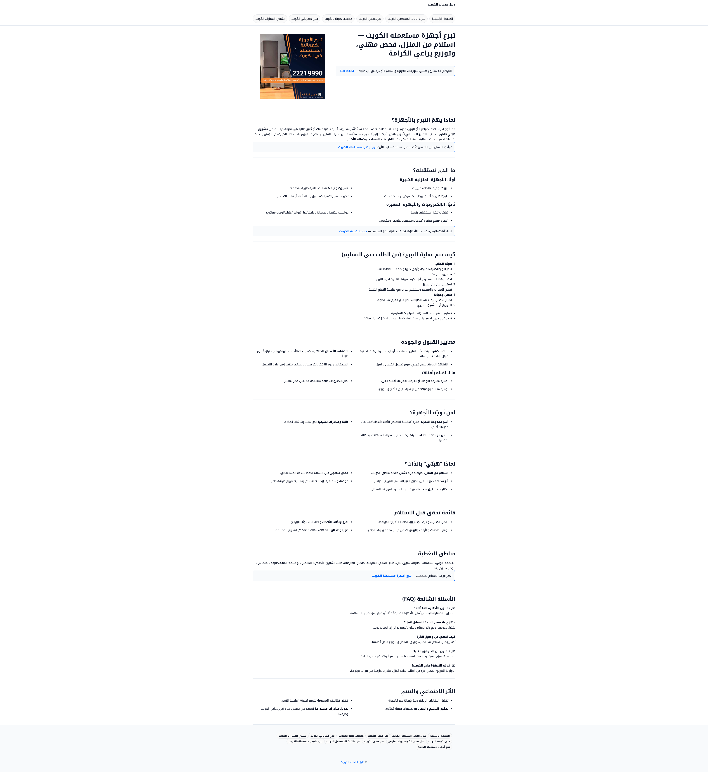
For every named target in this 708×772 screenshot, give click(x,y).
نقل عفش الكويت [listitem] (370, 19)
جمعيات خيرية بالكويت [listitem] (338, 19)
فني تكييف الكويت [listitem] (439, 741)
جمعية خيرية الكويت (353, 231)
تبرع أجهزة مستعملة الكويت (358, 147)
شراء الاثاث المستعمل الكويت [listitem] (406, 19)
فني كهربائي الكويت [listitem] (304, 19)
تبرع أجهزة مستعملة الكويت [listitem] (434, 747)
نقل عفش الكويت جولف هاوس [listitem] (406, 741)
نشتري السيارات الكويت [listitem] (270, 19)
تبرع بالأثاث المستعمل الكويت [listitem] (343, 741)
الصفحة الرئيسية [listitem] (442, 19)
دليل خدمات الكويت (441, 4)
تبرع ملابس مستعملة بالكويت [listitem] (305, 741)
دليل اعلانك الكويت (352, 762)
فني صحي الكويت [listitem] (374, 741)
